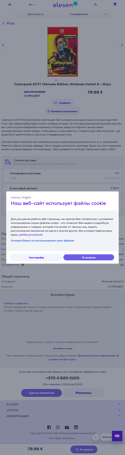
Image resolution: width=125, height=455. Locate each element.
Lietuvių (15, 197)
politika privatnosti (30, 234)
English (27, 197)
